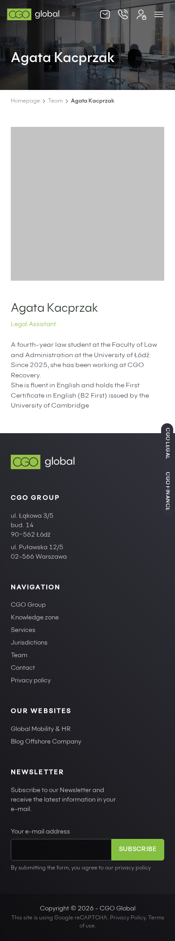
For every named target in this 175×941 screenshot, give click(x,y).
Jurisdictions (29, 643)
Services (23, 630)
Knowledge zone (35, 618)
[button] (159, 14)
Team (55, 101)
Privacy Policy (127, 918)
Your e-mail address (40, 832)
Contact (23, 668)
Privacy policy (31, 681)
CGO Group (28, 605)
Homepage (25, 101)
